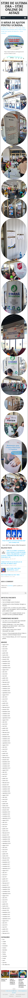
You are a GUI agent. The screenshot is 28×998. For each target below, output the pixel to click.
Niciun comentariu (5, 558)
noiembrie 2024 (6, 688)
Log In (12, 994)
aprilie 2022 (5, 753)
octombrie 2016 (6, 891)
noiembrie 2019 (6, 814)
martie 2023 (5, 730)
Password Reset (20, 994)
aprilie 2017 (5, 879)
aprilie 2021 (5, 778)
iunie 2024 (4, 699)
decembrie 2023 (6, 711)
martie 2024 (5, 705)
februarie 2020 (5, 807)
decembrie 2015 (6, 912)
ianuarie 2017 (5, 885)
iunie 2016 (4, 899)
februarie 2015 (5, 933)
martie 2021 (5, 780)
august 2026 (5, 644)
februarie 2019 (5, 833)
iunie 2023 (4, 724)
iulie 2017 (4, 872)
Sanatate (24, 29)
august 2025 (5, 669)
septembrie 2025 (6, 667)
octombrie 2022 (6, 740)
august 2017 (5, 870)
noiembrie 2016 (6, 889)
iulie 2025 (4, 671)
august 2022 (5, 745)
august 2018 (5, 845)
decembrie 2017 (6, 862)
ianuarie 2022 (5, 759)
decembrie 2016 (6, 887)
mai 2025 (4, 676)
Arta (17, 27)
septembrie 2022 (6, 743)
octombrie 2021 (6, 766)
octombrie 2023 (6, 715)
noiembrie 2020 (6, 789)
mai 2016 (4, 902)
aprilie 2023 (5, 728)
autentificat (10, 585)
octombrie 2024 (6, 690)
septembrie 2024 (6, 692)
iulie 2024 (4, 697)
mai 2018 (4, 851)
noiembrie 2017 (6, 864)
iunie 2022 (4, 749)
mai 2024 (4, 701)
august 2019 (5, 820)
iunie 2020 (4, 799)
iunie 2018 (4, 849)
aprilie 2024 (5, 703)
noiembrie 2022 (6, 738)
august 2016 (5, 895)
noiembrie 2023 (6, 713)
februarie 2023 (5, 732)
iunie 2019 (4, 824)
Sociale (2, 31)
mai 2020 (4, 801)
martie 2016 (5, 906)
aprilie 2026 (5, 653)
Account (5, 994)
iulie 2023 (4, 722)
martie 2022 (5, 755)
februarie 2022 (5, 757)
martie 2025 (5, 680)
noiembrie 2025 (6, 663)
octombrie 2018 (6, 841)
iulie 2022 (4, 747)
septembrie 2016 (6, 893)
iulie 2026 (4, 646)
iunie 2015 (4, 925)
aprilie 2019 (5, 828)
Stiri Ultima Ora (15, 31)
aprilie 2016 (5, 904)
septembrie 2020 (6, 793)
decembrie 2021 (6, 761)
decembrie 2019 (6, 812)
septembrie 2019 (6, 818)
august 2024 (5, 694)
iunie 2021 (4, 774)
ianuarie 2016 (5, 910)
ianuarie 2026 (5, 659)
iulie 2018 (4, 847)
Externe (8, 29)
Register (18, 996)
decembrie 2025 (6, 661)
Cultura (23, 27)
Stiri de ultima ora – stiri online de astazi (14, 8)
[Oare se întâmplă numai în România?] (14, 974)
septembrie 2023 (6, 717)
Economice (3, 29)
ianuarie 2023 (5, 734)
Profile (11, 996)
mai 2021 (4, 776)
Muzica (16, 29)
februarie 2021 (5, 782)
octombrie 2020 (6, 791)
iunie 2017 (4, 874)
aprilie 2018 (5, 853)
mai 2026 (4, 651)
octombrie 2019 (6, 816)
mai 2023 (4, 726)
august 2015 (5, 920)
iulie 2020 (4, 797)
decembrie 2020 (6, 786)
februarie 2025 (5, 682)
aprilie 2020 (5, 803)
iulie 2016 (4, 897)
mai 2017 (4, 876)
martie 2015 (5, 931)
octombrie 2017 (6, 866)
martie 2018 (5, 856)
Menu (3, 17)
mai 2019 (4, 826)
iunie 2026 (4, 648)
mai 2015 (4, 927)
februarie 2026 (5, 657)
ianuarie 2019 (5, 835)
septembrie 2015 (6, 918)
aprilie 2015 (5, 929)
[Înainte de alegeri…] (5, 974)
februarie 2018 (5, 858)
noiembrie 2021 (6, 763)
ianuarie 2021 (5, 784)
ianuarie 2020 (5, 810)
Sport (6, 31)
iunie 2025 (4, 674)
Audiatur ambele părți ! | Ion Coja (10, 624)
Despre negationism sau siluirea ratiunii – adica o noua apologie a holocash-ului (13, 626)
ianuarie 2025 (5, 684)
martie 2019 (5, 830)
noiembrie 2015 (6, 914)
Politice (20, 29)
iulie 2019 (4, 822)
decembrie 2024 (6, 686)
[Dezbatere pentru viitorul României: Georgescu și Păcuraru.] (23, 974)
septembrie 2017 (6, 868)
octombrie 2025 (6, 665)
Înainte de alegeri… (7, 600)
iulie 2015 (4, 922)
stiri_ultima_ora (4, 27)
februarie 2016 (5, 908)
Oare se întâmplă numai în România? (11, 602)
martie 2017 (5, 881)
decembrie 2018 (6, 837)
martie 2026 (5, 655)
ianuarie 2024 (5, 709)
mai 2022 (4, 751)
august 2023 (5, 720)
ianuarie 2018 (5, 860)
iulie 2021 (4, 772)
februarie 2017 (5, 883)
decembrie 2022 (6, 736)
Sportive (9, 31)
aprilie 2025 (5, 678)
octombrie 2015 (6, 916)
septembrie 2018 (6, 843)
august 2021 (5, 770)
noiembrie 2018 (6, 839)
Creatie (19, 27)
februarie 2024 (5, 707)
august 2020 (5, 795)
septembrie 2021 (6, 768)
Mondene (12, 29)
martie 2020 (5, 805)
